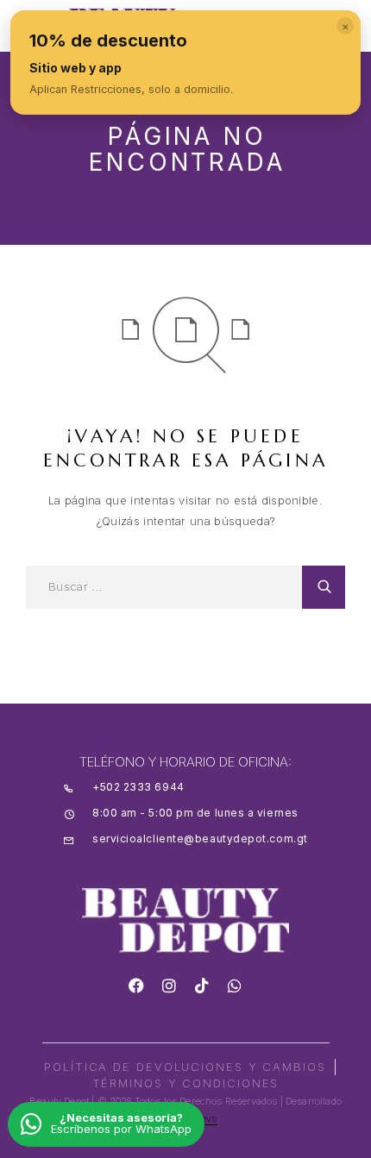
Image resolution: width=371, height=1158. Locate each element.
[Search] (323, 587)
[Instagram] (169, 985)
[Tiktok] (201, 985)
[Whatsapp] (234, 985)
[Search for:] (164, 587)
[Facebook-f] (136, 985)
